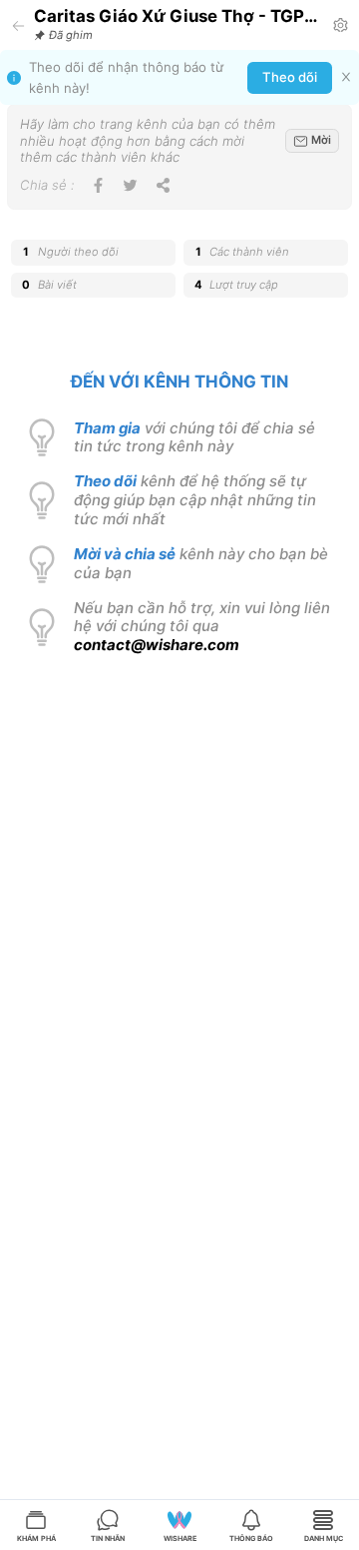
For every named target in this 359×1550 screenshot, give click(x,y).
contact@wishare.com (156, 644)
